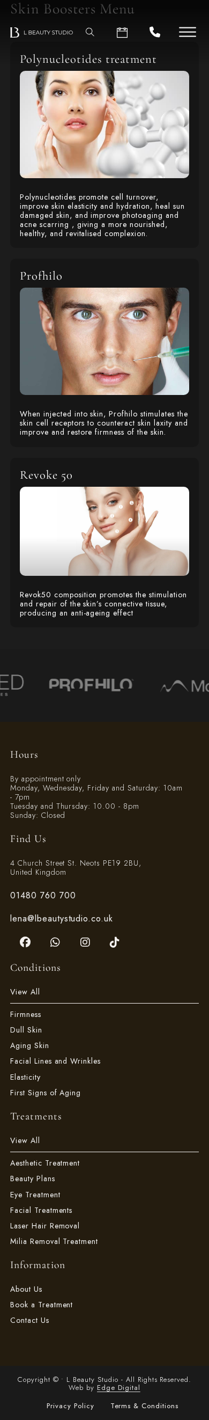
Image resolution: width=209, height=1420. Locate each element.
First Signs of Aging (45, 1092)
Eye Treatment (35, 1194)
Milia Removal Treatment (54, 1241)
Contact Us (29, 1320)
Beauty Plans (32, 1178)
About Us (26, 1289)
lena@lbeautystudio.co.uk (61, 918)
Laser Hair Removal (45, 1226)
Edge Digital (118, 1387)
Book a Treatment (41, 1304)
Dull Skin (26, 1030)
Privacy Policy (70, 1406)
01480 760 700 (43, 895)
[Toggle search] (90, 32)
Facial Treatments (41, 1210)
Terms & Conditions (144, 1406)
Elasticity (25, 1077)
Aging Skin (29, 1045)
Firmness (25, 1014)
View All (25, 992)
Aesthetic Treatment (45, 1163)
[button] (187, 32)
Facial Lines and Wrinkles (55, 1061)
